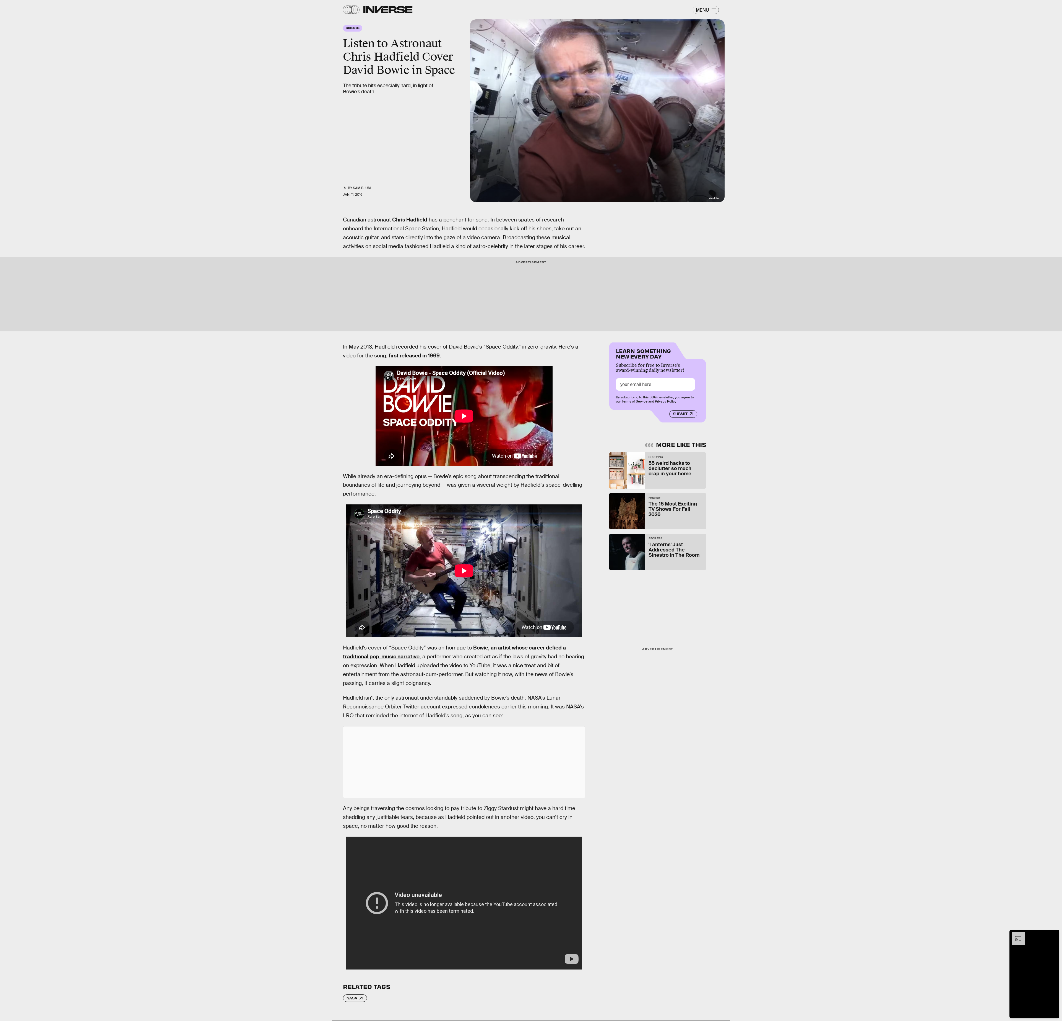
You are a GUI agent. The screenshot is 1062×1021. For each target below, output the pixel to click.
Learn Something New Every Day (643, 353)
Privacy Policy (665, 401)
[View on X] (464, 762)
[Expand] (1015, 934)
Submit (680, 413)
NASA (352, 998)
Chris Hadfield (409, 219)
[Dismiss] (1053, 934)
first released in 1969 (414, 355)
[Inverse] (387, 9)
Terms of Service (634, 401)
